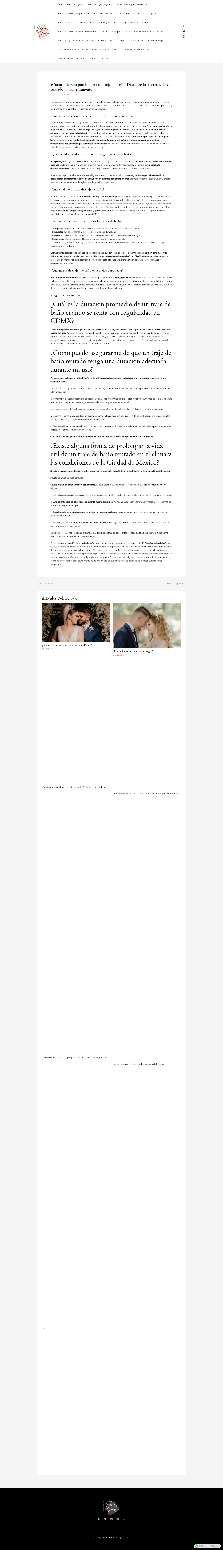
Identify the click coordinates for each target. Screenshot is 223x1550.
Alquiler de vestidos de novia (71, 49)
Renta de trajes (74, 4)
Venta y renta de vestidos (137, 49)
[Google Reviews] (123, 1519)
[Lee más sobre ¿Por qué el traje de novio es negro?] (147, 625)
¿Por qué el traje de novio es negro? (133, 651)
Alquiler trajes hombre (129, 40)
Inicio (60, 4)
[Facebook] (99, 1519)
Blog (93, 58)
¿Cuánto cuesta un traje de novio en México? (67, 645)
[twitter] (184, 31)
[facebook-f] (184, 26)
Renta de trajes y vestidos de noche (131, 22)
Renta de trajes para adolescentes (74, 40)
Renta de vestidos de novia (147, 31)
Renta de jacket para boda (70, 22)
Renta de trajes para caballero (130, 4)
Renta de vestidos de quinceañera (74, 13)
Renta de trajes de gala (99, 4)
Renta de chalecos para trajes (140, 13)
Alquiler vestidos (105, 40)
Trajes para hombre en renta (105, 49)
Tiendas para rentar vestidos (71, 58)
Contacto (104, 58)
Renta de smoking (98, 22)
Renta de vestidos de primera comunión (77, 31)
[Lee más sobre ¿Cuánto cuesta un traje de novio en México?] (76, 622)
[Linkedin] (111, 1519)
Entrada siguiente (176, 583)
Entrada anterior (46, 583)
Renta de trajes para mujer (114, 31)
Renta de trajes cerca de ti (106, 13)
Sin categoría (58, 94)
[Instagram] (117, 1519)
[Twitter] (105, 1519)
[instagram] (184, 36)
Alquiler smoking (155, 40)
